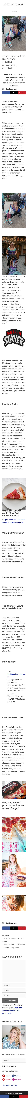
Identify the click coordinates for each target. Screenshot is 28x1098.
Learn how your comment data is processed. (12, 1010)
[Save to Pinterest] (23, 1096)
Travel (6, 935)
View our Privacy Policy (9, 1085)
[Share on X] (14, 92)
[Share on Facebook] (6, 92)
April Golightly (14, 4)
